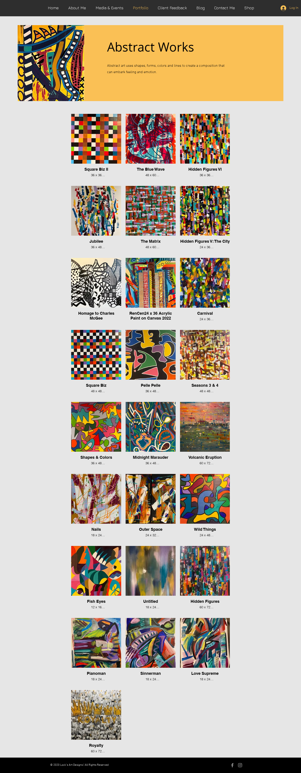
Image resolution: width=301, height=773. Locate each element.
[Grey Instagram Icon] (240, 765)
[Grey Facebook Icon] (232, 765)
